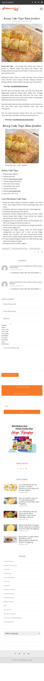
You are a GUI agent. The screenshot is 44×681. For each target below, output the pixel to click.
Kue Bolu (7, 569)
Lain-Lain (7, 581)
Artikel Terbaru (9, 561)
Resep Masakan (9, 593)
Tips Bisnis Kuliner (10, 614)
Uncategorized (9, 622)
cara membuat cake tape (19, 248)
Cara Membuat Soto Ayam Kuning (23, 120)
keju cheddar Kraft (14, 191)
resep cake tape (35, 248)
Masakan (7, 585)
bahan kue (5, 93)
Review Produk (9, 602)
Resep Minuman (9, 598)
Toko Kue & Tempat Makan (13, 618)
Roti (5, 606)
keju (15, 227)
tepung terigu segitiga (15, 179)
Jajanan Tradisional (10, 565)
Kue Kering (7, 573)
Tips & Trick (7, 610)
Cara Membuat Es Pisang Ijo (19, 86)
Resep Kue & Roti (9, 589)
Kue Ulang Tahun (9, 577)
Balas (40, 266)
